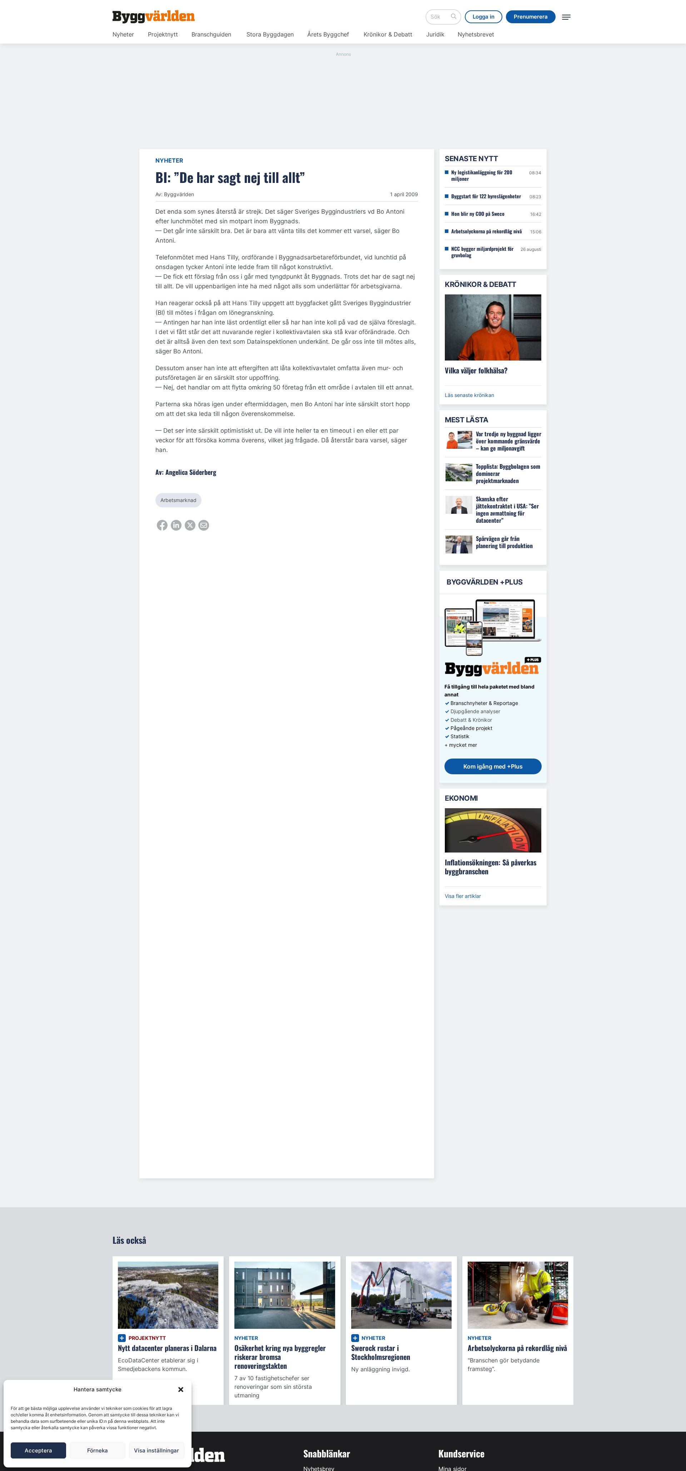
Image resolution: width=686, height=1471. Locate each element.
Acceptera (38, 1450)
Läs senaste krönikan (469, 395)
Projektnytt (163, 34)
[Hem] (154, 17)
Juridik (435, 34)
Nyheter (123, 34)
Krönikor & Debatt (388, 34)
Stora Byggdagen (270, 34)
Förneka (97, 1450)
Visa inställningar (156, 1450)
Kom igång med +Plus (493, 766)
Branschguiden (211, 34)
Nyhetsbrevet (476, 34)
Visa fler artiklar (463, 896)
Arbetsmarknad (178, 500)
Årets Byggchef (328, 34)
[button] (180, 1389)
